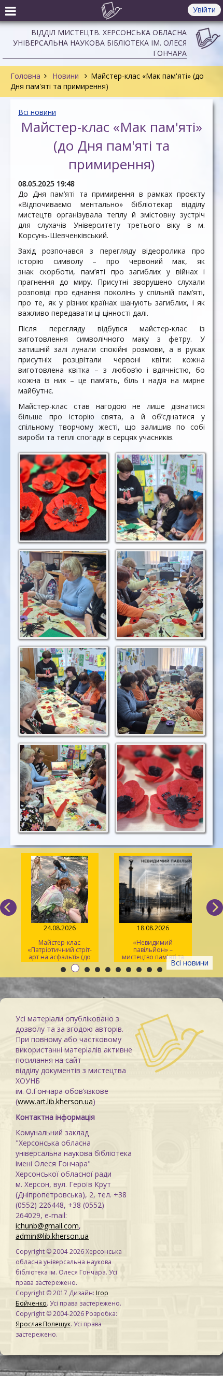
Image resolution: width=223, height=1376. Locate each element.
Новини (65, 76)
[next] (214, 907)
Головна (25, 76)
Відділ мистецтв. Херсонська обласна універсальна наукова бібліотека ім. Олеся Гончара (100, 42)
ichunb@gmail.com (47, 1226)
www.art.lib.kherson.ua (55, 1101)
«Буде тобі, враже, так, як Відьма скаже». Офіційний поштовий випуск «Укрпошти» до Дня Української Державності (152, 943)
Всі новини (37, 112)
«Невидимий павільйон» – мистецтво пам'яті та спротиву (59, 943)
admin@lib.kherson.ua (52, 1236)
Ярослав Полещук (43, 1324)
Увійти (204, 9)
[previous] (8, 907)
